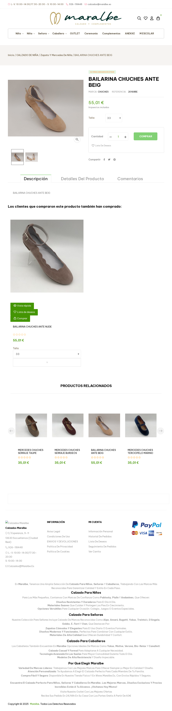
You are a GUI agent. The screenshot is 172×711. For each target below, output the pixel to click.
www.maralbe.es (105, 675)
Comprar (145, 136)
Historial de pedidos (100, 536)
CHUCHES (103, 91)
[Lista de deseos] (145, 18)
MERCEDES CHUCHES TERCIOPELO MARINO (140, 452)
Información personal (101, 531)
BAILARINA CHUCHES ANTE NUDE (32, 326)
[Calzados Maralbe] (20, 522)
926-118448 (15, 547)
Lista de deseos (98, 541)
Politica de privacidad (60, 546)
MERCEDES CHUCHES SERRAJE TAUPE (30, 452)
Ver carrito (95, 551)
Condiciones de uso (58, 536)
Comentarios (130, 178)
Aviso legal (53, 531)
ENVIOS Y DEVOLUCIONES (62, 541)
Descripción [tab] (36, 178)
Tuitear (109, 159)
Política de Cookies (58, 551)
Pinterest (114, 159)
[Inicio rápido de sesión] (152, 18)
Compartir (104, 159)
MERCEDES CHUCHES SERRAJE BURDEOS (67, 452)
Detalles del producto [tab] (82, 178)
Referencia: (119, 91)
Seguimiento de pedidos (102, 546)
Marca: (93, 91)
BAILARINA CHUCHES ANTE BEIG (103, 452)
